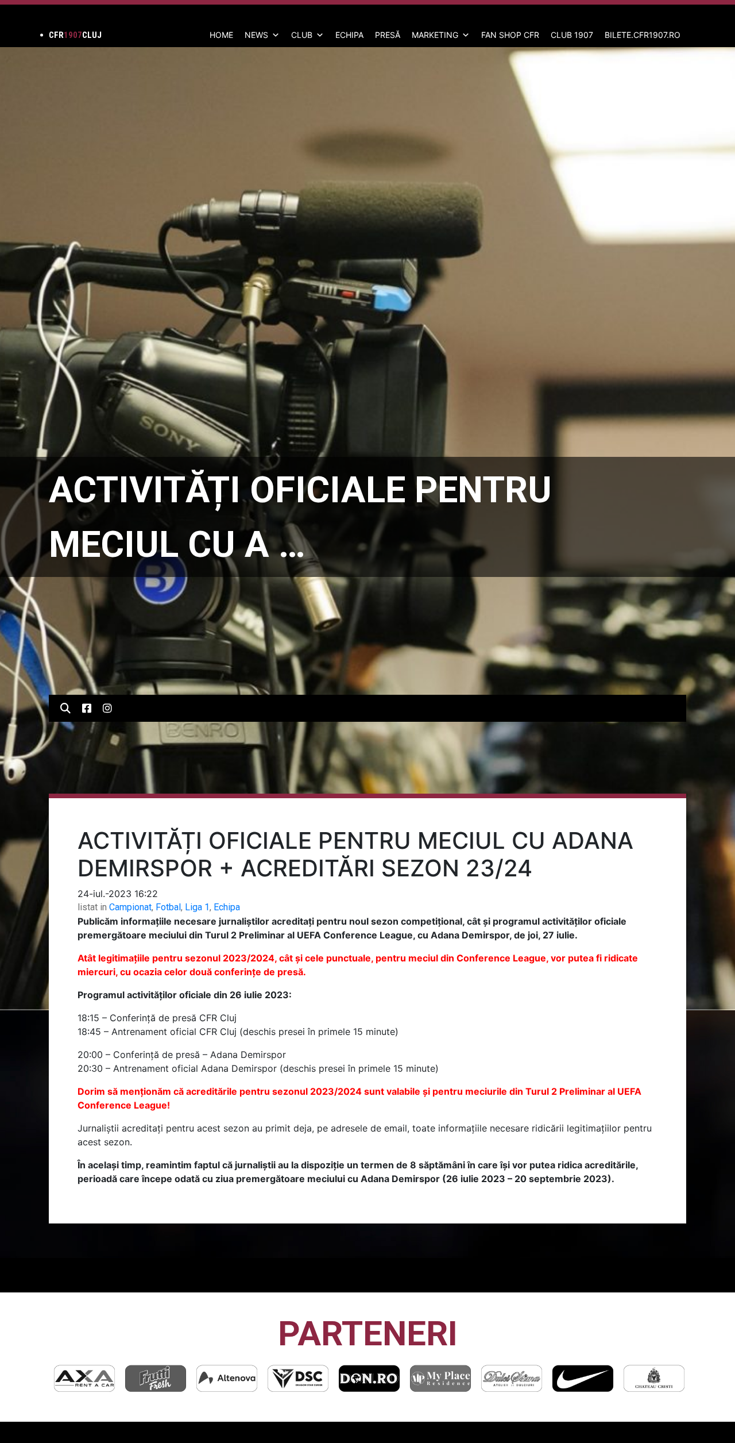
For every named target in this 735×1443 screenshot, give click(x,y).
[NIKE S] (511, 1378)
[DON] (298, 1378)
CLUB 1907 (572, 35)
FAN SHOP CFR (510, 35)
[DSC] (226, 1378)
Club (301, 35)
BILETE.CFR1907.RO (642, 35)
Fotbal (168, 907)
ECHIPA (349, 35)
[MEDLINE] (654, 1378)
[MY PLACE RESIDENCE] (369, 1378)
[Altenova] (155, 1378)
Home (221, 35)
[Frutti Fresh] (84, 1378)
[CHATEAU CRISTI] (582, 1378)
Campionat (130, 907)
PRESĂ (387, 35)
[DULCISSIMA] (440, 1378)
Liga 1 (197, 907)
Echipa (227, 907)
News (256, 35)
